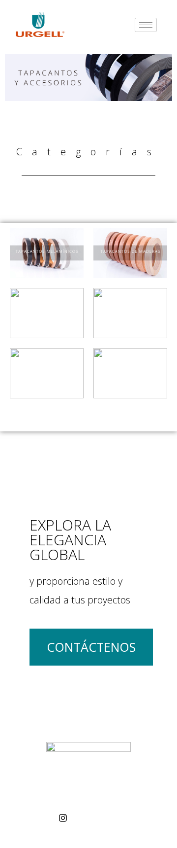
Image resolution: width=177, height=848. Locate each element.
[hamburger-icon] (146, 25)
